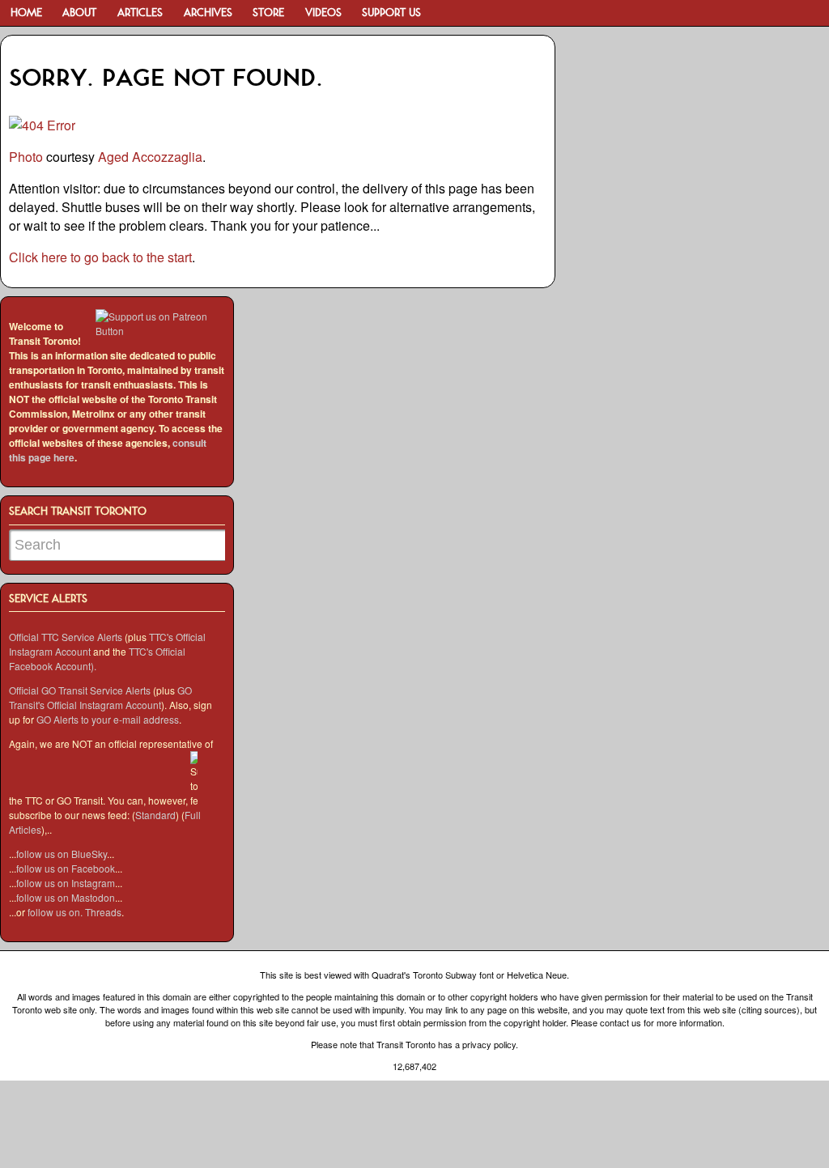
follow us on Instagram (65, 883)
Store (268, 13)
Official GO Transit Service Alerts (80, 690)
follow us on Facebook (65, 868)
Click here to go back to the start (100, 257)
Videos (323, 13)
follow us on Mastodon (65, 897)
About (79, 13)
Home (26, 13)
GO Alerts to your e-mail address (107, 719)
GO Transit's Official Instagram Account (100, 697)
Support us (391, 13)
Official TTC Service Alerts (65, 636)
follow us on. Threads (74, 912)
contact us (620, 1022)
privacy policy (489, 1044)
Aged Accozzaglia (150, 156)
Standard (155, 815)
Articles (140, 13)
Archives (208, 13)
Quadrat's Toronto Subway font (433, 974)
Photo (26, 156)
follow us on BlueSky (61, 853)
